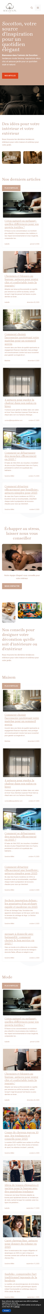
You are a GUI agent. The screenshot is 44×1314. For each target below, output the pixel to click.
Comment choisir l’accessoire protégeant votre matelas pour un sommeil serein (22, 339)
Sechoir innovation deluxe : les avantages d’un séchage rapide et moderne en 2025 (21, 903)
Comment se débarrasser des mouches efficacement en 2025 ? (20, 456)
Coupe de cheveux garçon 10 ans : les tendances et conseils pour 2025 (21, 1135)
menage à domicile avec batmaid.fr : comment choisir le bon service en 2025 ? (19, 938)
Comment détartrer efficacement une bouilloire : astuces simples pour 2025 (22, 489)
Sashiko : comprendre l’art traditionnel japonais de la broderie (21, 1277)
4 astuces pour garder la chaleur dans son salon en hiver (20, 403)
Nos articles (10, 76)
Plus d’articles (11, 188)
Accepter (6, 1310)
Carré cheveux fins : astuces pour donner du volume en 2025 (21, 1244)
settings (17, 1307)
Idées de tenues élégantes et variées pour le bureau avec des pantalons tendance (22, 1188)
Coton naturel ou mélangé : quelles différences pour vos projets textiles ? (22, 224)
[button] (32, 8)
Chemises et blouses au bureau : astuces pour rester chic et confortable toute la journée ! (21, 280)
